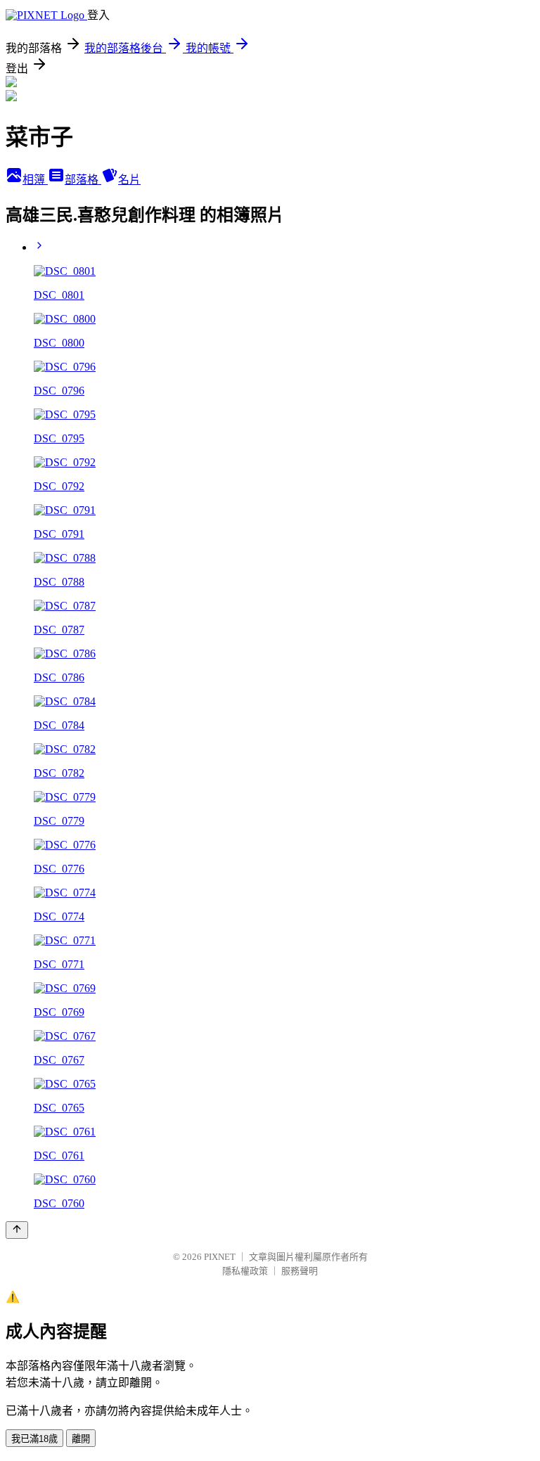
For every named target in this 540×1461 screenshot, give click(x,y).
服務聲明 (299, 1271)
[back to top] (17, 1230)
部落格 (83, 180)
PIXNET (220, 1256)
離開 (81, 1439)
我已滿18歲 (34, 1439)
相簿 (35, 180)
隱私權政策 (245, 1271)
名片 (129, 180)
